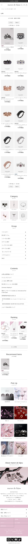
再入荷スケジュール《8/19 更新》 (10, 284)
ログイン (2, 522)
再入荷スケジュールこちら (14, 1)
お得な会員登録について (8, 274)
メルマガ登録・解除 (18, 533)
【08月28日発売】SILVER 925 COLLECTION (13, 304)
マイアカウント (4, 519)
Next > (17, 22)
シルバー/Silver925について (8, 307)
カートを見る (17, 522)
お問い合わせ (3, 525)
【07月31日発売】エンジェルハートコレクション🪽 (14, 299)
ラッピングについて (6, 277)
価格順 (15, 18)
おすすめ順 (10, 18)
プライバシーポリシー (10, 533)
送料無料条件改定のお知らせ (9, 295)
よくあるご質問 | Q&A (7, 280)
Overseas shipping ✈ (7, 287)
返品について (8, 531)
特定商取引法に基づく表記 (17, 531)
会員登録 (16, 519)
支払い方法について (11, 530)
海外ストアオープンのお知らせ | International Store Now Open (14, 291)
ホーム (6, 530)
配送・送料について (19, 530)
